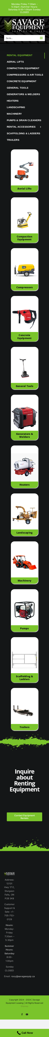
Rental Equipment (19, 55)
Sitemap (24, 1006)
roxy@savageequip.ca (23, 976)
